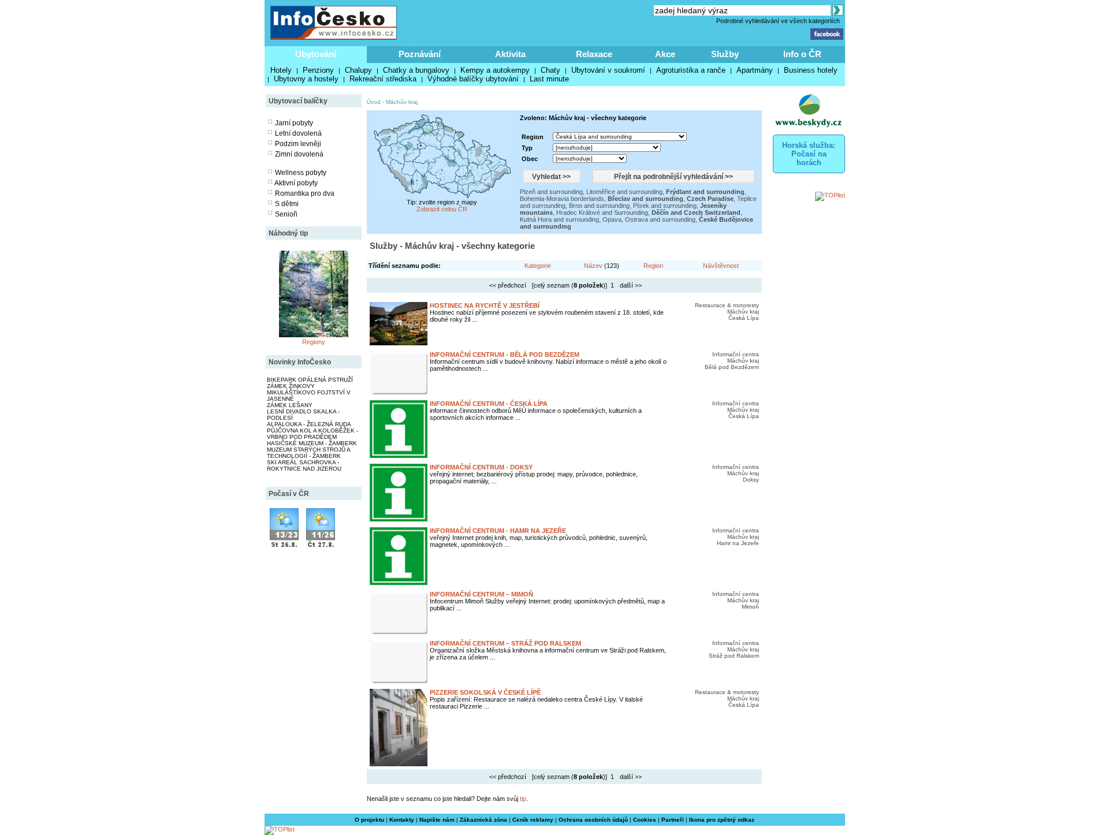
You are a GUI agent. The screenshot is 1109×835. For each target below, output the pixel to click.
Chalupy (358, 70)
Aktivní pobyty (296, 183)
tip (523, 798)
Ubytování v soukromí (608, 70)
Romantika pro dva (304, 193)
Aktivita (510, 54)
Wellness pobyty (300, 173)
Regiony (313, 341)
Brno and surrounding (599, 205)
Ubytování (315, 54)
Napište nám (437, 820)
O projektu (369, 820)
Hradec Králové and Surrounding (602, 212)
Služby (725, 54)
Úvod (374, 102)
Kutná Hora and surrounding (559, 219)
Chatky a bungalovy (416, 70)
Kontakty (401, 820)
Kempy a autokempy (495, 70)
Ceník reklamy (532, 820)
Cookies (644, 820)
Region (653, 265)
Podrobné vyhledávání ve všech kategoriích (778, 20)
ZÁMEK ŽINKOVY (291, 386)
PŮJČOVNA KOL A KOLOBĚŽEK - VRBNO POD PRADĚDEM (312, 433)
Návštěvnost (721, 265)
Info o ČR (802, 54)
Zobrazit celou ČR (441, 209)
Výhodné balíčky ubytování (473, 78)
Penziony (318, 70)
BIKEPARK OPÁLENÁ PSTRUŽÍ (310, 380)
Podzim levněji (298, 144)
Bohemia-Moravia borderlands (562, 198)
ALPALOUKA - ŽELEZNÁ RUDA (309, 424)
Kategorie (537, 265)
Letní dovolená (298, 133)
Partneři (672, 820)
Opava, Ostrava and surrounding (648, 219)
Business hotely (811, 70)
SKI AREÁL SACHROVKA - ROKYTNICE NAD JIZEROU (304, 465)
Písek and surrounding (665, 205)
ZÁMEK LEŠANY (289, 405)
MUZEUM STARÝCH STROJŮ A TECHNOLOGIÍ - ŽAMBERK (308, 452)
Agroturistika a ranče (690, 70)
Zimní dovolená (299, 154)
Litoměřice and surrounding (624, 191)
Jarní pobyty (294, 123)
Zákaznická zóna (483, 820)
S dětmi (287, 204)
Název (593, 265)
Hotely (281, 70)
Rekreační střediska (382, 78)
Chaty (550, 70)
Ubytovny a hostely (306, 78)
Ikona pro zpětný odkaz (721, 820)
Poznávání (420, 54)
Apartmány (754, 70)
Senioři (286, 214)
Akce (665, 54)
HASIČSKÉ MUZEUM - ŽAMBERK (312, 443)
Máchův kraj (402, 102)
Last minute (549, 78)
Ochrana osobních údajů (593, 820)
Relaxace (594, 54)
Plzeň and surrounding (551, 191)
